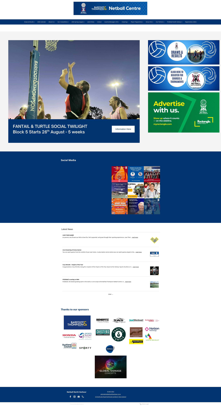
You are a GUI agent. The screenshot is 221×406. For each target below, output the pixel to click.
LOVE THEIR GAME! (68, 235)
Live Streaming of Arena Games (72, 250)
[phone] (83, 397)
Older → (110, 294)
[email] (79, 397)
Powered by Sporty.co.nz (77, 404)
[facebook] (70, 397)
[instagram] (74, 397)
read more (135, 237)
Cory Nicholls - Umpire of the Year (73, 265)
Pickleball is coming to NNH (71, 279)
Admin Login (145, 404)
